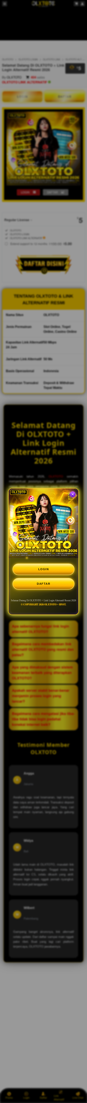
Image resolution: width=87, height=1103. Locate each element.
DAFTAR (43, 583)
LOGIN (43, 569)
